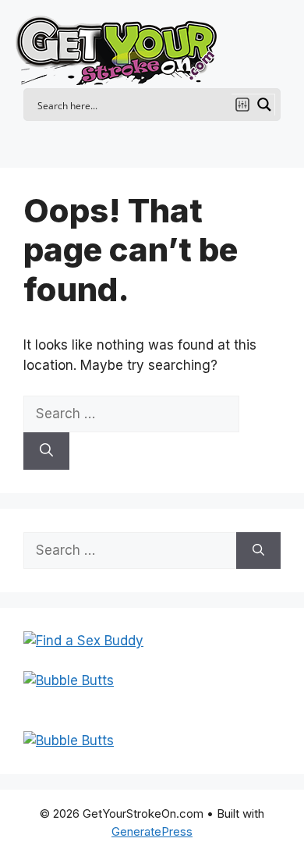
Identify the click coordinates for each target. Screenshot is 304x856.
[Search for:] (131, 413)
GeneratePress (152, 831)
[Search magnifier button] (264, 104)
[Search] (46, 451)
